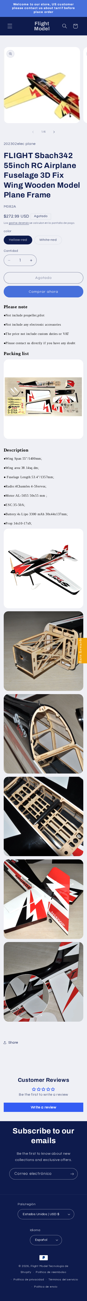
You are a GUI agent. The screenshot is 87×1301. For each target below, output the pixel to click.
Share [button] (13, 1042)
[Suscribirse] (72, 1173)
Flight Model (39, 1266)
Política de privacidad (28, 1279)
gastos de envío (19, 223)
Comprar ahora (43, 291)
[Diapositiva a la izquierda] (33, 132)
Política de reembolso (51, 1272)
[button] (9, 26)
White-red (50, 241)
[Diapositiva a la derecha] (54, 132)
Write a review (43, 1107)
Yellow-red (20, 241)
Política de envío (46, 1286)
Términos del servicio (63, 1279)
